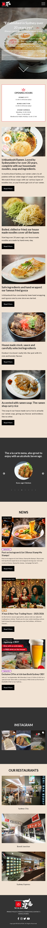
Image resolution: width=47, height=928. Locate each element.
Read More (8, 188)
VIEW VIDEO (23, 53)
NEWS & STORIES (23, 914)
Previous (4, 473)
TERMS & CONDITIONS (25, 912)
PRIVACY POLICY (12, 912)
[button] (9, 740)
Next (43, 473)
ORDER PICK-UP (23, 58)
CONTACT (36, 912)
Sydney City (7, 549)
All (4, 610)
